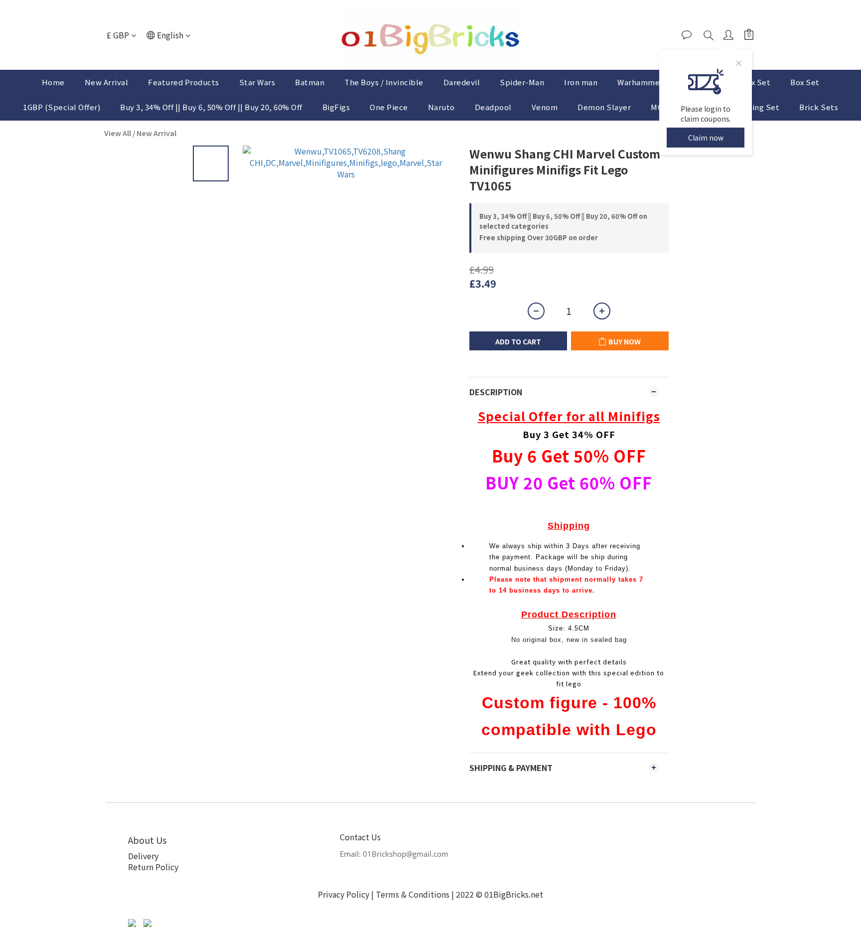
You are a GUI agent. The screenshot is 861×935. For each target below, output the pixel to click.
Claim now (705, 138)
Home (53, 82)
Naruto (441, 107)
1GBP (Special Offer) (61, 107)
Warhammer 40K (648, 82)
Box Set (805, 82)
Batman (309, 82)
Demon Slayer (604, 107)
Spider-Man (522, 82)
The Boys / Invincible (384, 82)
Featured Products (183, 82)
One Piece (389, 107)
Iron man (580, 82)
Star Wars (257, 82)
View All (117, 133)
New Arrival (107, 82)
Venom (545, 107)
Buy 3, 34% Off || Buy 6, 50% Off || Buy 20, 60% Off (211, 107)
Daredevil (461, 82)
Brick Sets (818, 107)
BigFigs (336, 107)
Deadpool (493, 107)
